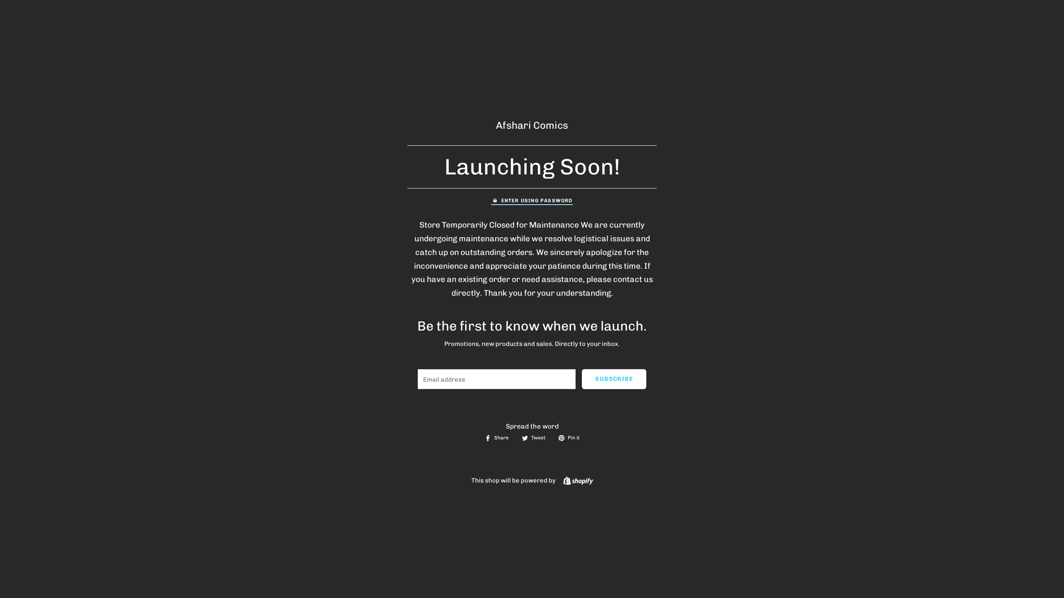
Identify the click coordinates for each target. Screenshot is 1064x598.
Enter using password (537, 200)
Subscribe (614, 378)
